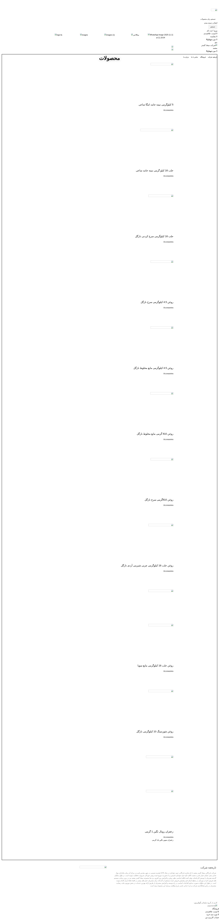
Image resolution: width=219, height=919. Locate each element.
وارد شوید (123, 465)
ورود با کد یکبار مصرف (119, 470)
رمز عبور (124, 453)
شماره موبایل (123, 445)
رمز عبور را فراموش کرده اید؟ (115, 462)
